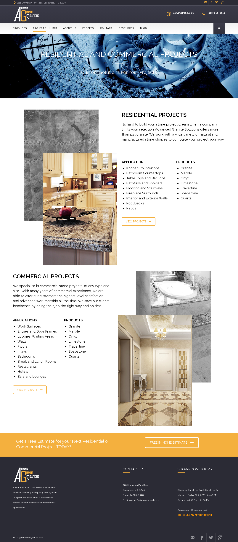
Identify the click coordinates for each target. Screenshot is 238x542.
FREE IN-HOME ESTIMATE (168, 442)
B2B (54, 28)
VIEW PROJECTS (136, 221)
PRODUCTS (20, 28)
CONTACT (106, 28)
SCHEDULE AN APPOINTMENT (195, 515)
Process (88, 28)
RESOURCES (126, 28)
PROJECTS (39, 28)
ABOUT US (69, 28)
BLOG (143, 28)
